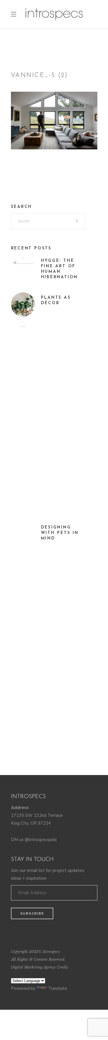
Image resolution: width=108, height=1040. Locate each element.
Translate (57, 988)
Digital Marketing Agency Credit (39, 967)
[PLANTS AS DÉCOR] (23, 304)
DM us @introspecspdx (34, 839)
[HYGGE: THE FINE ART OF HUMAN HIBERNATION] (23, 270)
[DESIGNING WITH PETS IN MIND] (23, 537)
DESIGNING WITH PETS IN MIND (60, 533)
